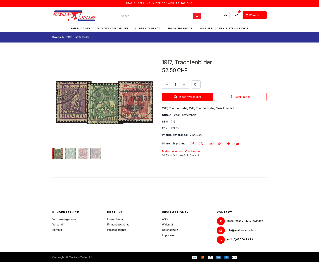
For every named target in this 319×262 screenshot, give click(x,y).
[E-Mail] (237, 143)
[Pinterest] (228, 143)
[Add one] (184, 84)
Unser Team (115, 219)
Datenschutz (170, 229)
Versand (57, 224)
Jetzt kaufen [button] (243, 96)
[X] (202, 143)
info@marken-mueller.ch (242, 230)
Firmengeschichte (118, 224)
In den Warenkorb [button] (190, 96)
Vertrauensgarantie (64, 219)
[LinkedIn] (211, 143)
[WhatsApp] (219, 143)
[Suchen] (197, 16)
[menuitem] (80, 28)
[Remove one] (166, 84)
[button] (57, 102)
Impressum (169, 235)
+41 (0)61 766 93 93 (240, 239)
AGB (165, 219)
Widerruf (167, 224)
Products (58, 37)
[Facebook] (193, 143)
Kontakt (57, 229)
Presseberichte (116, 229)
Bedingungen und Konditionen (181, 151)
